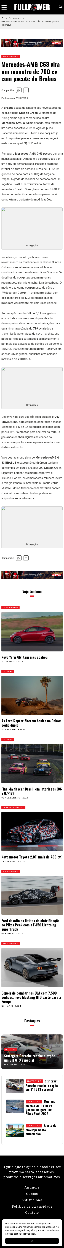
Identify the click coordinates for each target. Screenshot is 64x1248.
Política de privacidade (32, 1206)
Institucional (32, 1200)
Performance (15, 18)
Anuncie (32, 1187)
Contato (32, 1212)
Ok (32, 1241)
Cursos (32, 1194)
